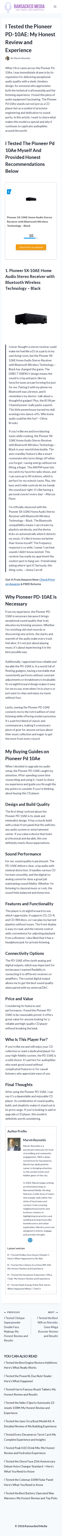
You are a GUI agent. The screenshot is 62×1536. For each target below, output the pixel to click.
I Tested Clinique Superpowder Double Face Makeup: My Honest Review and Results (16, 1326)
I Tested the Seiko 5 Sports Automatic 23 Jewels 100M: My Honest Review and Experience (29, 1407)
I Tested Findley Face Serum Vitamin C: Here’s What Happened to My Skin (28, 1256)
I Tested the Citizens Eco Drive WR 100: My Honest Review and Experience (29, 1266)
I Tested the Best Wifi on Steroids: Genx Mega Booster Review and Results (47, 1324)
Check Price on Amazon (31, 247)
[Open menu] (55, 6)
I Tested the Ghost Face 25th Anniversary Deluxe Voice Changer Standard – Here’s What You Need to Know (29, 1466)
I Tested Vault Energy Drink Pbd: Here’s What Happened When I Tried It (29, 1286)
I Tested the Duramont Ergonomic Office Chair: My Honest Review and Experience (29, 1276)
